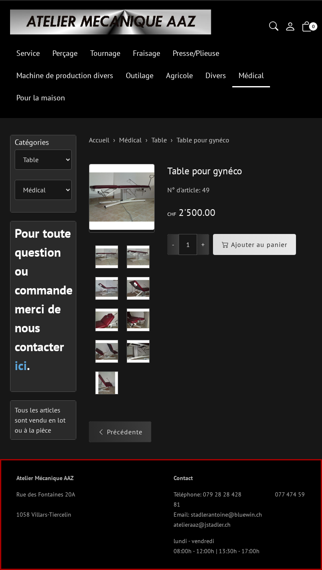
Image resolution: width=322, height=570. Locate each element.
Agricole (179, 75)
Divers (215, 75)
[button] (273, 26)
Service (28, 53)
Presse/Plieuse (196, 53)
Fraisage (146, 53)
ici (21, 365)
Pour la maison (40, 97)
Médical (251, 75)
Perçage (65, 53)
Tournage (105, 53)
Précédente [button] (125, 432)
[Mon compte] (290, 27)
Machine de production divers (64, 75)
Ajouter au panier (259, 244)
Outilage (139, 75)
